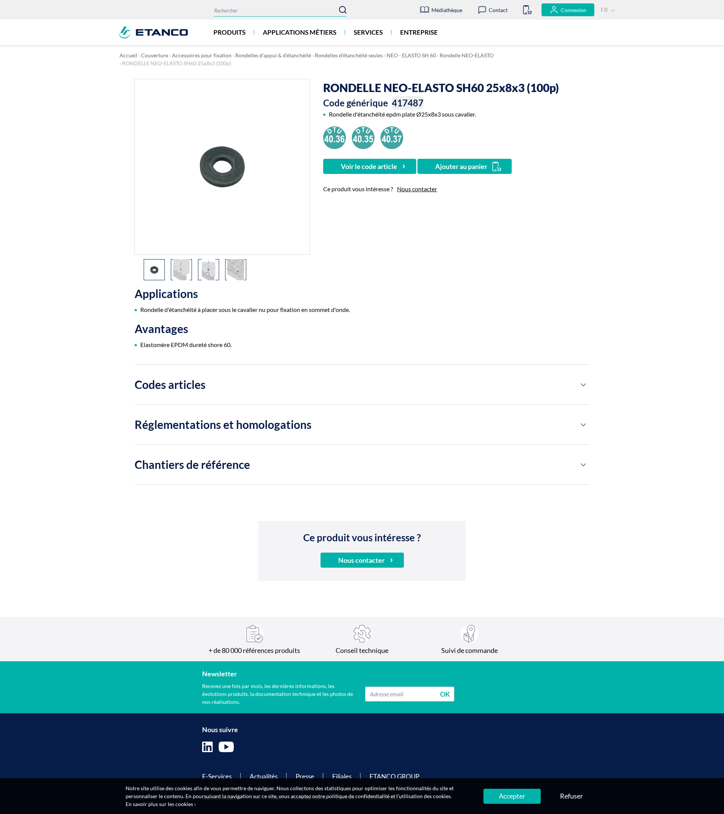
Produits (229, 32)
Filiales (341, 776)
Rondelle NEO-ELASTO (467, 55)
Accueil (128, 55)
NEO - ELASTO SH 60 (411, 55)
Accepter (512, 796)
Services (368, 32)
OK (445, 694)
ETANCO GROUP (394, 776)
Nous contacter (417, 188)
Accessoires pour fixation (202, 55)
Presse (305, 776)
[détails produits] (583, 385)
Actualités (264, 776)
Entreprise (419, 32)
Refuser (571, 796)
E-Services (217, 776)
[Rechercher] (343, 10)
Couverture (154, 55)
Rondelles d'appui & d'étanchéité (273, 55)
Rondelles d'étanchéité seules (349, 55)
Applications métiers (299, 32)
